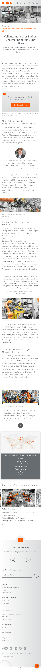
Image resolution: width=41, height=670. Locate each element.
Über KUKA (5, 630)
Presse (4, 635)
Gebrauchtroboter (7, 606)
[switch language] (25, 3)
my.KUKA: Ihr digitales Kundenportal (11, 614)
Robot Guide (5, 601)
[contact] (21, 3)
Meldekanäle (5, 640)
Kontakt (4, 590)
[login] (29, 3)
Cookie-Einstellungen (7, 656)
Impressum (23, 653)
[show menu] (37, 3)
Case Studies (5, 603)
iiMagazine (5, 638)
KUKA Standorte (6, 632)
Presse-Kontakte (6, 593)
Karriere (4, 627)
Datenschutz (31, 653)
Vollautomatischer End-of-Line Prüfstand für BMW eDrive (19, 30)
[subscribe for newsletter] (36, 575)
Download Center (6, 619)
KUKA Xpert (5, 617)
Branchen (5, 26)
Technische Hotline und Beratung (10, 587)
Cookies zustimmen (20, 105)
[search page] (17, 3)
